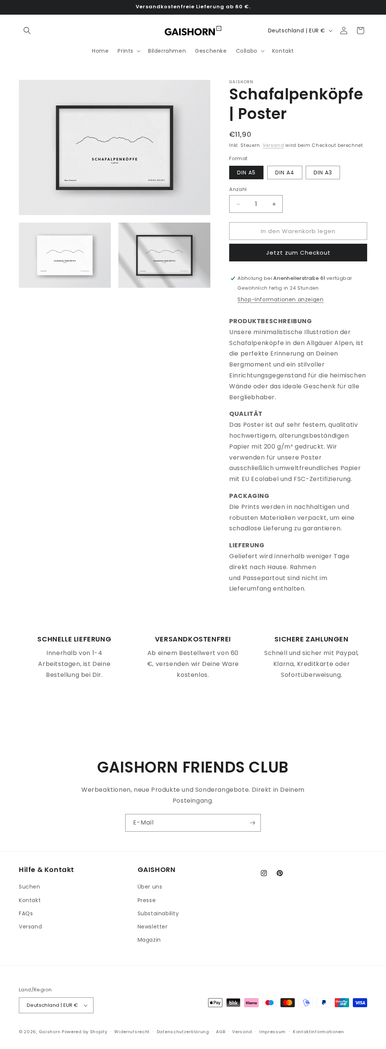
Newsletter (153, 926)
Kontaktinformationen (318, 1032)
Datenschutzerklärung (183, 1032)
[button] (27, 30)
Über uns (150, 886)
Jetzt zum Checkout (298, 253)
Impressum (272, 1032)
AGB (220, 1032)
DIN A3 (323, 172)
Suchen (29, 886)
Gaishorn (50, 1032)
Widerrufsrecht (132, 1032)
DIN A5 (246, 172)
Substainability (158, 913)
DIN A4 (284, 172)
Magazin (149, 940)
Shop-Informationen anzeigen (280, 299)
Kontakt (30, 900)
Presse (147, 900)
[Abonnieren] (252, 823)
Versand (273, 145)
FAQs (26, 913)
